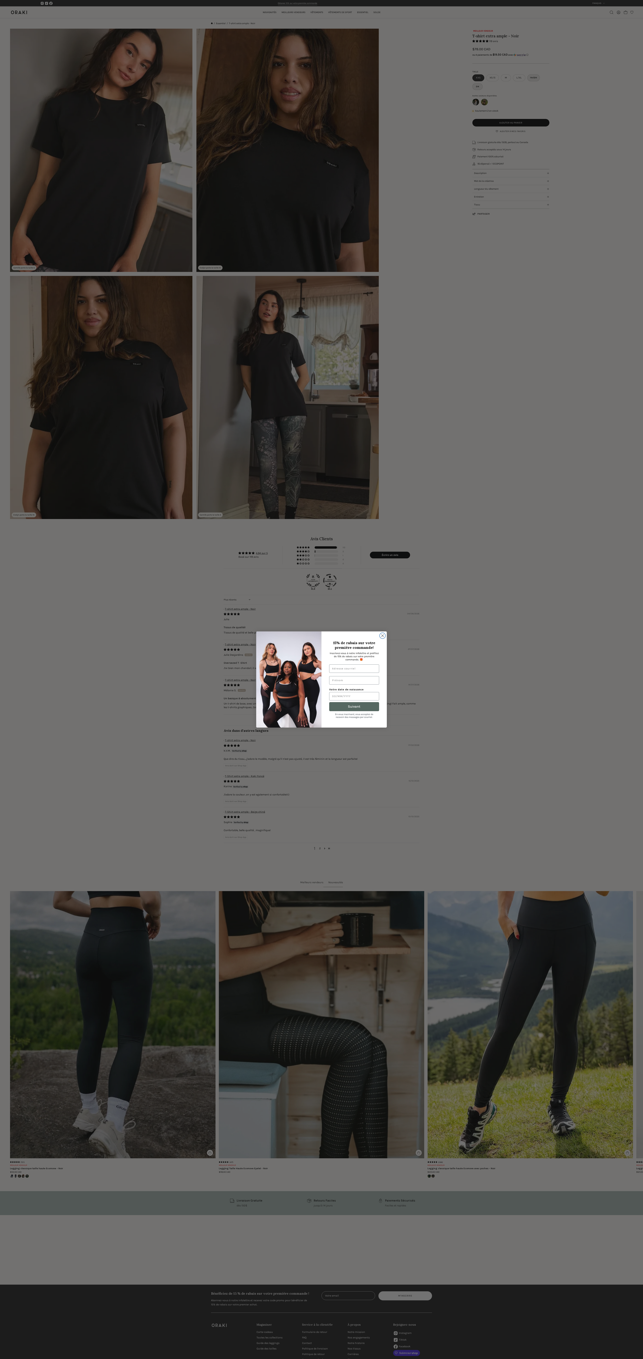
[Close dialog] (382, 636)
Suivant (354, 706)
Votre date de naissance (346, 689)
